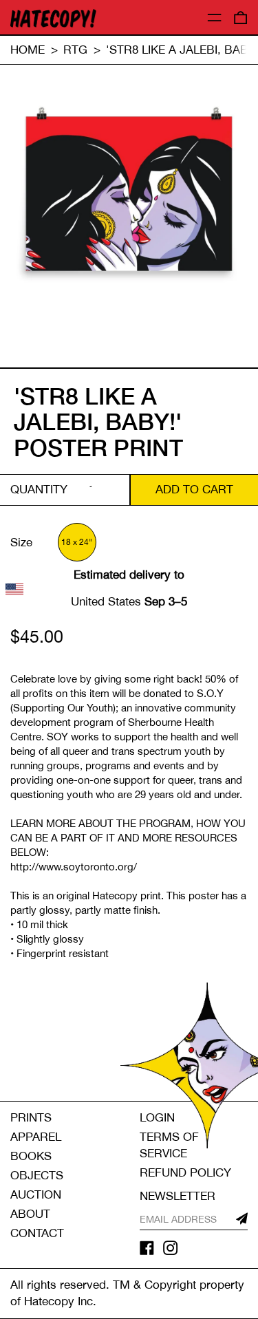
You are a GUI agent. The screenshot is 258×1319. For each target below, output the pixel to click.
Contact (37, 1233)
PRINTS (31, 1117)
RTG (75, 49)
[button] (240, 17)
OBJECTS (36, 1175)
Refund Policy (185, 1172)
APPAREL (35, 1137)
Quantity (38, 489)
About (30, 1214)
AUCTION (35, 1194)
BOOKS (31, 1156)
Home (27, 49)
